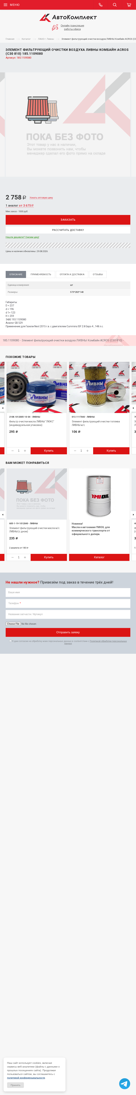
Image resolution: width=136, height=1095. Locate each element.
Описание (15, 274)
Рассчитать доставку (68, 230)
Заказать (68, 219)
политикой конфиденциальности (26, 1077)
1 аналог (20, 205)
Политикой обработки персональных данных (95, 642)
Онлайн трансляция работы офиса (72, 27)
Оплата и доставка (72, 274)
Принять (15, 1085)
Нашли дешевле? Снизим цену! (22, 237)
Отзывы (98, 274)
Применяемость (41, 274)
